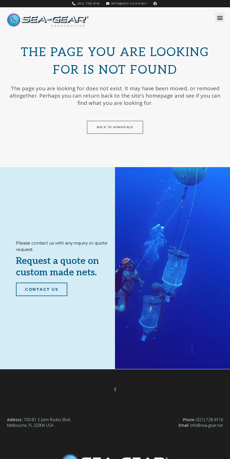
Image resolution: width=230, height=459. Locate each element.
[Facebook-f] (115, 390)
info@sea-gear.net (206, 425)
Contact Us (41, 289)
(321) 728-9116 (209, 419)
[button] (219, 17)
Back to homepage (115, 127)
